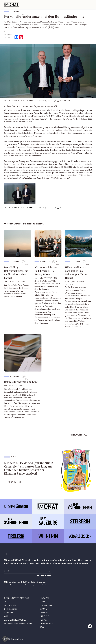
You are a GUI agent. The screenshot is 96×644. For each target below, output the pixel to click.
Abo (42, 627)
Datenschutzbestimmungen (35, 582)
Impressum (9, 613)
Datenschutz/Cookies (15, 620)
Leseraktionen (47, 605)
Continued (44, 323)
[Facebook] (16, 37)
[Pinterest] (21, 37)
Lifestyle (14, 11)
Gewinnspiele (46, 624)
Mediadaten (10, 605)
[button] (5, 639)
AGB (6, 616)
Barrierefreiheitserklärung (18, 624)
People (43, 620)
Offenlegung (10, 609)
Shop (42, 602)
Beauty (43, 609)
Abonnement (14, 482)
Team (6, 602)
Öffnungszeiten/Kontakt (16, 598)
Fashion (44, 613)
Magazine (45, 598)
